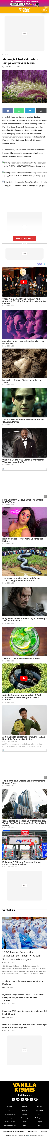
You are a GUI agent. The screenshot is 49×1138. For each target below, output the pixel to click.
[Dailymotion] (36, 1099)
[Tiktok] (27, 1099)
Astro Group (40, 1135)
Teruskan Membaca (24, 238)
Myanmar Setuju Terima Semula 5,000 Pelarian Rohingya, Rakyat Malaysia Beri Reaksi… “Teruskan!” (24, 997)
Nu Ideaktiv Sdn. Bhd (23, 1135)
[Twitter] (22, 1099)
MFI (3, 987)
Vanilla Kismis (7, 55)
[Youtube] (31, 1099)
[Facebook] (13, 1099)
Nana (4, 962)
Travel (17, 55)
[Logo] (24, 9)
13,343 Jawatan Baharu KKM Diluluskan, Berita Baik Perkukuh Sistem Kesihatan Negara (21, 955)
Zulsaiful (8, 66)
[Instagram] (18, 1099)
